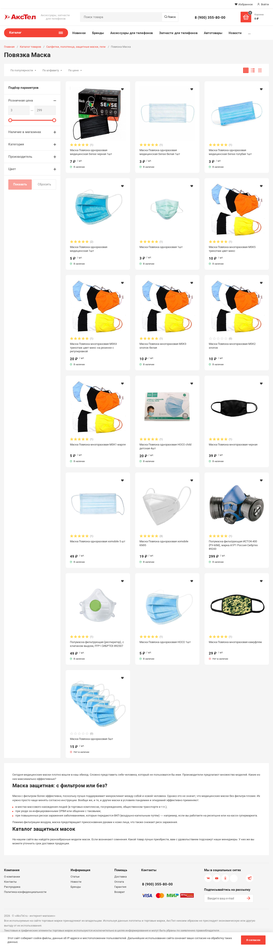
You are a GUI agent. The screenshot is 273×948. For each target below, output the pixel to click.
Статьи (75, 876)
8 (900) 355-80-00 (210, 17)
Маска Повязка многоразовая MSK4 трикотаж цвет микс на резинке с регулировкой (93, 347)
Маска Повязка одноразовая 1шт (161, 247)
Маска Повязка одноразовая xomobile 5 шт (97, 541)
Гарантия (120, 886)
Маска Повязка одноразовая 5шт (91, 738)
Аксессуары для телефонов (131, 33)
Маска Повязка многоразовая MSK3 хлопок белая (162, 345)
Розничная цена (20, 100)
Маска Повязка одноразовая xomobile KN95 (163, 543)
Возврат (119, 892)
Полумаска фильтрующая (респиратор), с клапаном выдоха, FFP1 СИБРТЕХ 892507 (97, 643)
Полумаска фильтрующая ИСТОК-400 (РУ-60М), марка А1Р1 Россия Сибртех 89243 (233, 545)
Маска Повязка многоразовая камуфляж (235, 642)
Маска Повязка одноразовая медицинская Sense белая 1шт (159, 152)
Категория (16, 144)
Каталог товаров (30, 46)
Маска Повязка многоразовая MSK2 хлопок (232, 345)
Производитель (20, 157)
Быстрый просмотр (97, 113)
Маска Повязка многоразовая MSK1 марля (98, 444)
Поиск (171, 17)
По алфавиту (50, 70)
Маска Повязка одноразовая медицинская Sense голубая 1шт (230, 152)
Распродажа (12, 886)
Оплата (119, 881)
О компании (12, 876)
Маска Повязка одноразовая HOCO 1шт (165, 642)
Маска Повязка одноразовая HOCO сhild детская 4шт (165, 446)
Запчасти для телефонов (178, 33)
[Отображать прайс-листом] (260, 70)
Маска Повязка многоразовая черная (233, 444)
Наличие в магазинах (24, 132)
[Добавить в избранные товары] (122, 89)
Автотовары (213, 33)
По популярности (21, 70)
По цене (73, 70)
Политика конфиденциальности (25, 892)
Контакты (10, 881)
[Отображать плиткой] (245, 70)
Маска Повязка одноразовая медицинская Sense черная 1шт (91, 152)
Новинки (79, 33)
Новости (235, 33)
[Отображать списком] (253, 70)
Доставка (120, 876)
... (249, 33)
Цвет (12, 169)
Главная (9, 46)
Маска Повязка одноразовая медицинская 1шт (88, 248)
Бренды (98, 33)
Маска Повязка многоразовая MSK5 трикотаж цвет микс (232, 248)
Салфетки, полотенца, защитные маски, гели (76, 46)
